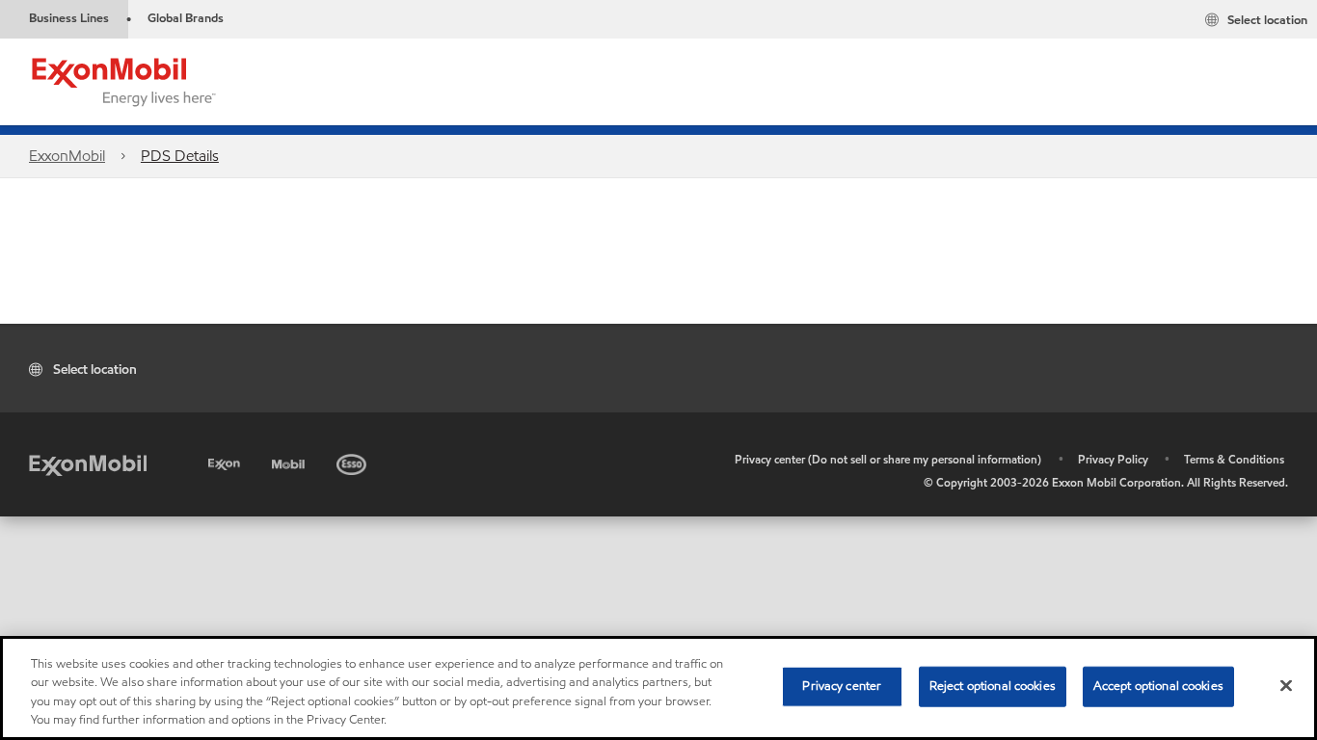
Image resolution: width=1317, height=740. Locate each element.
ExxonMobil (67, 155)
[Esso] (353, 461)
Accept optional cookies (1158, 686)
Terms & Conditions (1234, 459)
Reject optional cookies (992, 686)
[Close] (1286, 685)
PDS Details (180, 155)
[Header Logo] (124, 80)
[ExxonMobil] (88, 464)
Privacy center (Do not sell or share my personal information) (888, 459)
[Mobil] (290, 461)
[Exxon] (226, 461)
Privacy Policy (1113, 459)
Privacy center (841, 686)
